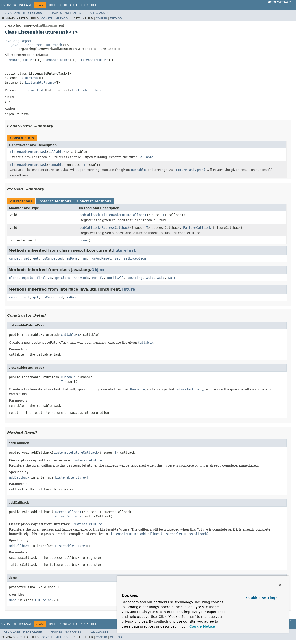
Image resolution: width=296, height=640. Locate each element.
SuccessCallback (116, 227)
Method (62, 18)
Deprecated (68, 5)
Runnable (12, 60)
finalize (44, 278)
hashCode (81, 278)
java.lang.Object (18, 41)
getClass (62, 278)
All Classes (99, 13)
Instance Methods (54, 201)
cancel (14, 258)
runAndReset (100, 258)
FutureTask (28, 78)
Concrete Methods (94, 201)
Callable (56, 152)
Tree (52, 5)
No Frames (73, 13)
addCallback (90, 215)
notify (97, 278)
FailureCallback (197, 227)
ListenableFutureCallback (124, 215)
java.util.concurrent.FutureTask (37, 45)
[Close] (280, 585)
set (117, 258)
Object (98, 270)
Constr (47, 18)
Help (94, 5)
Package (25, 5)
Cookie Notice (201, 626)
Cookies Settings (262, 598)
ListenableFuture (93, 60)
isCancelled (52, 258)
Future (28, 60)
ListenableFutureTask (28, 152)
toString (134, 278)
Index (84, 5)
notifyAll (115, 278)
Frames (56, 13)
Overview (8, 5)
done (83, 240)
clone (13, 278)
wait (149, 278)
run (84, 258)
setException (135, 258)
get (26, 258)
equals (27, 278)
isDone (71, 258)
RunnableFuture (56, 60)
